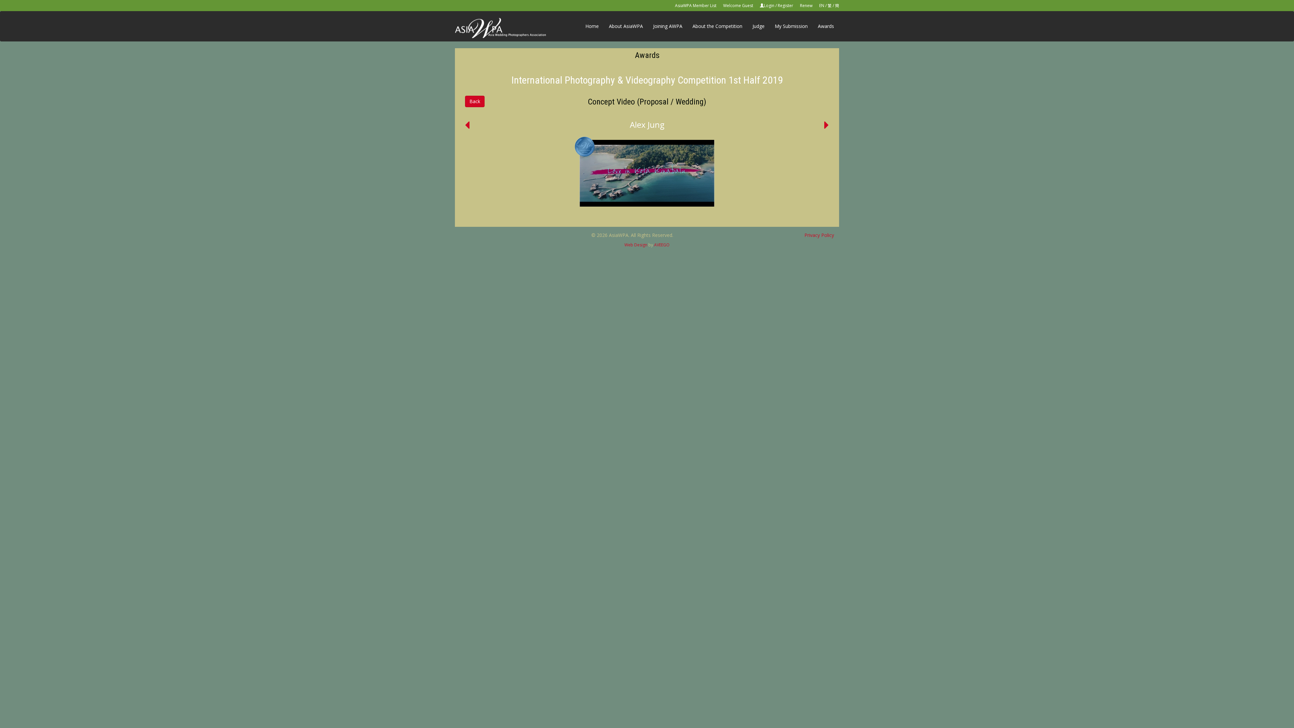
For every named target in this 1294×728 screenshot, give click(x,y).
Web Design (635, 245)
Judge (758, 26)
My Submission (791, 26)
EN (821, 5)
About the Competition (717, 26)
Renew (806, 5)
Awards (826, 26)
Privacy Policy (819, 235)
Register (785, 5)
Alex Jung (647, 124)
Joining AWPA (667, 26)
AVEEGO (662, 245)
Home (592, 26)
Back (474, 101)
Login (769, 5)
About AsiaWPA (626, 26)
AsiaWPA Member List (695, 5)
